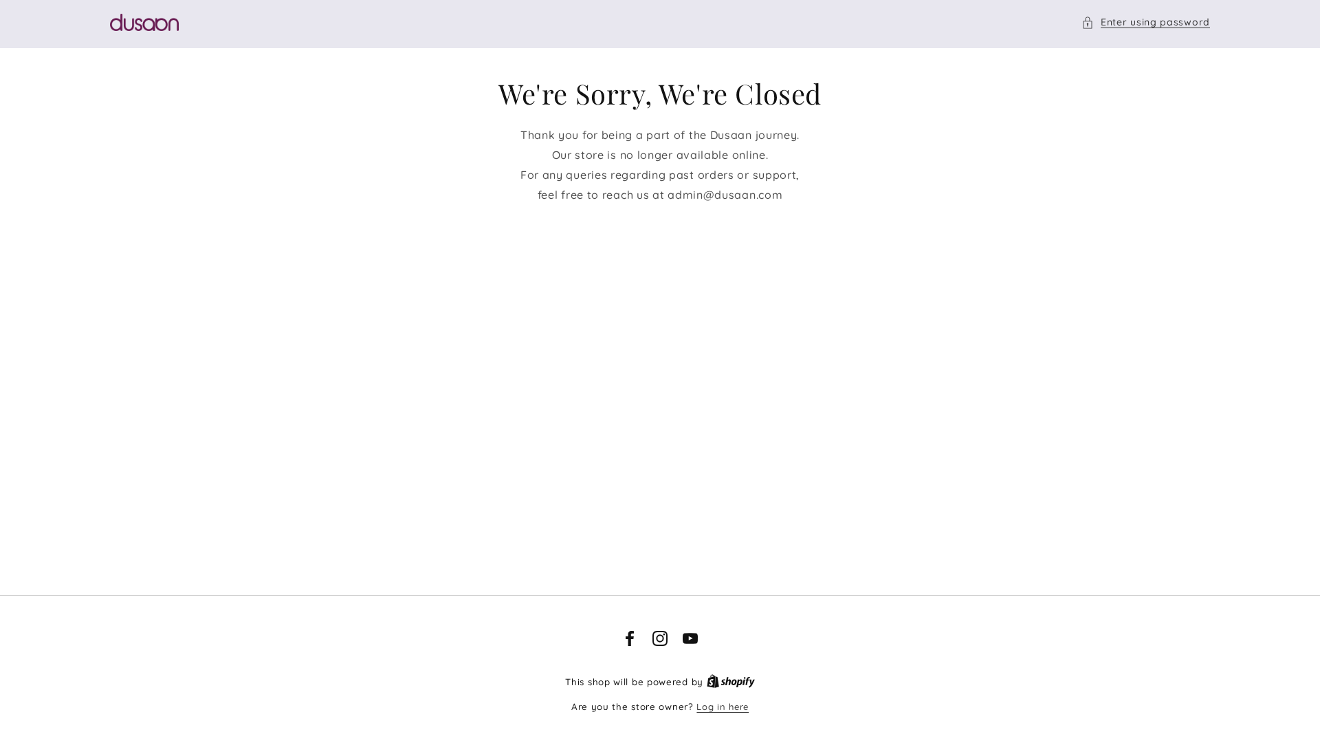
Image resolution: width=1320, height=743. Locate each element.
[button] (1145, 22)
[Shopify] (731, 681)
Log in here (722, 706)
